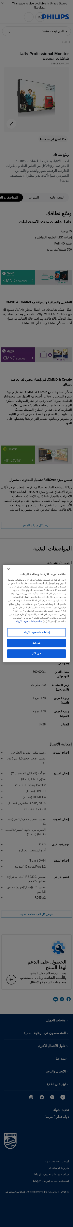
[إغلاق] (8, 569)
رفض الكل (36, 643)
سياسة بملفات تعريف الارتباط (28, 621)
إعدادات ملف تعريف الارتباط (36, 632)
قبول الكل (36, 653)
